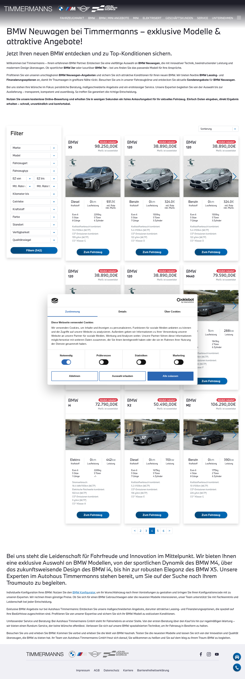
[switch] (103, 362)
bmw (91, 18)
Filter (16, 133)
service (202, 18)
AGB (97, 670)
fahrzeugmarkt (72, 18)
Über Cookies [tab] (172, 311)
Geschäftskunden (179, 18)
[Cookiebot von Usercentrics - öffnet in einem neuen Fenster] (179, 300)
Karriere (128, 670)
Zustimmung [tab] (72, 311)
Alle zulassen (170, 376)
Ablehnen (74, 376)
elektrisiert (152, 18)
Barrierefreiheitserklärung (153, 670)
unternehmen (222, 18)
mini (136, 18)
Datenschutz (111, 670)
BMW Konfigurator (83, 592)
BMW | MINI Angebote (114, 18)
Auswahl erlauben (122, 376)
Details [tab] (122, 311)
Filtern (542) (34, 250)
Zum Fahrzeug (93, 252)
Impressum (83, 670)
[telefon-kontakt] (237, 667)
